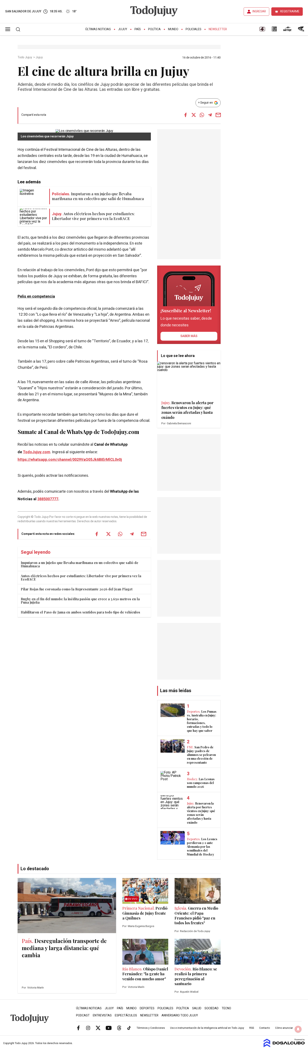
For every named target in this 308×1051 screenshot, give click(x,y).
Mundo (173, 29)
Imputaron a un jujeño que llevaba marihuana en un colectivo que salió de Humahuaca (79, 564)
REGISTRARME (289, 11)
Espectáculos (126, 1015)
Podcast (83, 1015)
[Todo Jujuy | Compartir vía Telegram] (209, 114)
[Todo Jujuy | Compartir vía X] (193, 114)
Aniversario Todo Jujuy (180, 1015)
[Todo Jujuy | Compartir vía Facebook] (185, 114)
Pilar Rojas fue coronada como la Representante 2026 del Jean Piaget (76, 589)
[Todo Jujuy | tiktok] (129, 1028)
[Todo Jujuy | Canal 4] (262, 30)
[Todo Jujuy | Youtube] (109, 1028)
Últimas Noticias (98, 29)
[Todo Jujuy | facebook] (78, 1028)
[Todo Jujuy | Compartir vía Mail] (218, 114)
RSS (251, 1028)
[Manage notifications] (298, 1029)
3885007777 (47, 499)
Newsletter (218, 29)
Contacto (264, 1028)
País (138, 29)
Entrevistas (102, 1015)
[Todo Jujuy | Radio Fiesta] (301, 30)
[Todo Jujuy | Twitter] (98, 1028)
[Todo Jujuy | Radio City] (274, 30)
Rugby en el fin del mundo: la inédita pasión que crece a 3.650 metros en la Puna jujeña (80, 600)
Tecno (226, 1008)
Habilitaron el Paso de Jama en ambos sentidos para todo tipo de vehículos (80, 612)
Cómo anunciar (284, 1028)
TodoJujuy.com (36, 452)
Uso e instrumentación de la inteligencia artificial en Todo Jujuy (207, 1028)
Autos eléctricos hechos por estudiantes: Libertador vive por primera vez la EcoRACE (81, 577)
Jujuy (122, 29)
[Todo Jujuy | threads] (119, 1028)
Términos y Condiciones (151, 1028)
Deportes (147, 1008)
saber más (188, 336)
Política (154, 29)
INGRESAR (259, 11)
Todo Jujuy (25, 57)
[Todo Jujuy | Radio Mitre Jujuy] (287, 30)
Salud (196, 1008)
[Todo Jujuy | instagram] (88, 1028)
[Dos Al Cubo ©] (284, 1046)
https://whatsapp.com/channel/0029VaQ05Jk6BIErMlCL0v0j (70, 459)
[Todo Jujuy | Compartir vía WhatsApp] (201, 114)
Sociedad (211, 1008)
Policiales (193, 29)
